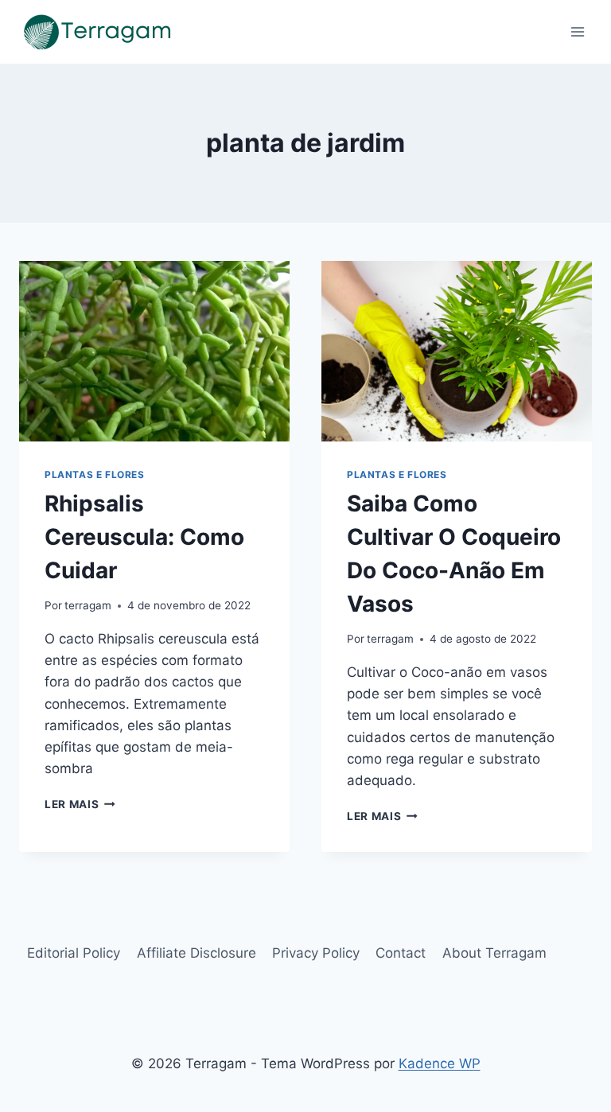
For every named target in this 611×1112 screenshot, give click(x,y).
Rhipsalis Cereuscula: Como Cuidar (144, 537)
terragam (87, 605)
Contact (401, 953)
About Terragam (494, 953)
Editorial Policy (73, 953)
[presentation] (154, 351)
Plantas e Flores (95, 474)
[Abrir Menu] (577, 31)
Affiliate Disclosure (196, 953)
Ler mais (80, 804)
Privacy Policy (316, 953)
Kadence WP (440, 1063)
